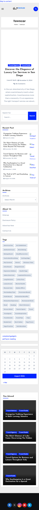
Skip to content (6, 1)
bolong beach (8, 254)
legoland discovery (24, 275)
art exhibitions (21, 245)
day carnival (8, 262)
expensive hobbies (10, 271)
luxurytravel (8, 283)
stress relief (8, 309)
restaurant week (27, 300)
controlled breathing (11, 258)
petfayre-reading (9, 339)
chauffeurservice (22, 254)
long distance (8, 279)
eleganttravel (19, 266)
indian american (9, 275)
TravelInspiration (20, 313)
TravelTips (19, 317)
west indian (18, 322)
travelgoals (8, 313)
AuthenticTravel (9, 249)
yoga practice (8, 326)
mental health (20, 283)
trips (28, 317)
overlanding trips (9, 292)
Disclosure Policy (9, 220)
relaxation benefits (21, 296)
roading (13, 305)
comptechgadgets (9, 336)
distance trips (28, 262)
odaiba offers (20, 288)
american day (8, 245)
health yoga (23, 271)
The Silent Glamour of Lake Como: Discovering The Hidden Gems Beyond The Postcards (14, 144)
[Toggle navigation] (2, 9)
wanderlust (7, 322)
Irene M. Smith (12, 80)
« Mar (5, 383)
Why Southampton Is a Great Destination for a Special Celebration (14, 165)
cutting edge (25, 258)
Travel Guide (25, 65)
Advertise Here (8, 226)
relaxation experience (11, 300)
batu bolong (22, 249)
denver (17, 262)
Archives (5, 196)
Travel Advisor (11, 411)
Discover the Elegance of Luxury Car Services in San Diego (19, 72)
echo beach (7, 266)
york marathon (21, 326)
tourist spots (20, 309)
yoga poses (29, 322)
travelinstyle (8, 317)
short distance (24, 305)
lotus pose (20, 279)
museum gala (8, 288)
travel (31, 309)
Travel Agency (14, 65)
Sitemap (5, 215)
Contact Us (6, 231)
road (5, 305)
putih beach (8, 296)
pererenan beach (24, 292)
